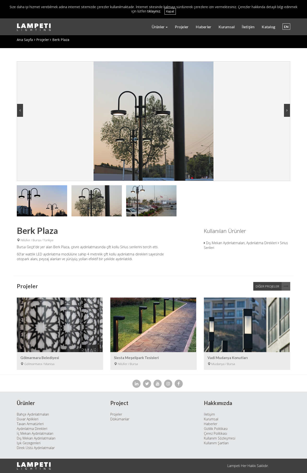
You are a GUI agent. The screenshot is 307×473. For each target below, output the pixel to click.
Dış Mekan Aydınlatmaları (36, 438)
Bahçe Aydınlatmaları (33, 414)
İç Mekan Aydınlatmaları (35, 433)
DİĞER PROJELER (267, 286)
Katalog (268, 26)
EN (286, 27)
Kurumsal (226, 26)
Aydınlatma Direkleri (32, 428)
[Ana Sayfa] (35, 27)
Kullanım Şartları (216, 443)
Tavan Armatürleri (30, 424)
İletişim (248, 26)
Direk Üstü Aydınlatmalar (36, 447)
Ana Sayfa (25, 39)
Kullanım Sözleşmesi (219, 438)
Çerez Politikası (215, 433)
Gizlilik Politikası (216, 428)
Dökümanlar (119, 419)
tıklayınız (153, 11)
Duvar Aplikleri (27, 419)
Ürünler (158, 26)
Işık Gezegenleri (29, 443)
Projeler (182, 26)
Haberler (203, 26)
